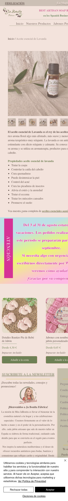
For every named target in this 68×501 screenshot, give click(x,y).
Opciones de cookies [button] (34, 496)
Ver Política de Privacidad (32, 481)
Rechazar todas (18, 489)
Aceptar (50, 489)
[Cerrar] (63, 462)
